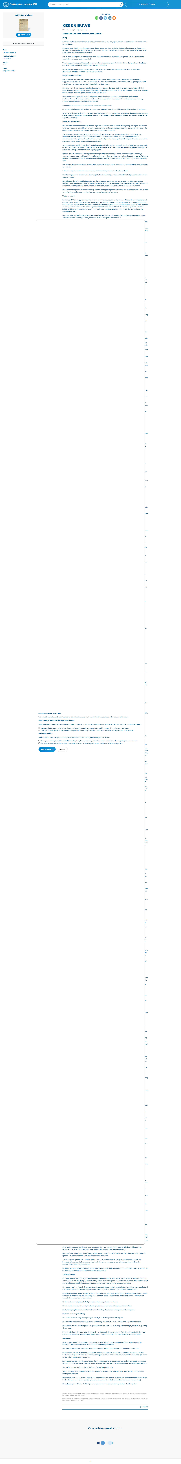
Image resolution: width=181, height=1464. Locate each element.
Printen (145, 1407)
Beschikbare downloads (23, 44)
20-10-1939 (7, 59)
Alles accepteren (47, 749)
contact (83, 1395)
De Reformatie (8, 52)
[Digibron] (20, 4)
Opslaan (62, 749)
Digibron (102, 1393)
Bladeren (25, 35)
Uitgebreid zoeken (147, 4)
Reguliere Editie (9, 71)
